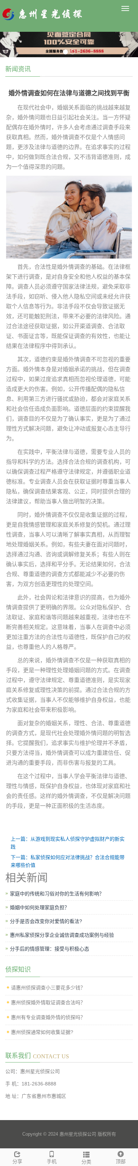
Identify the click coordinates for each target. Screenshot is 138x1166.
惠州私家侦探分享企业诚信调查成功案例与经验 (62, 935)
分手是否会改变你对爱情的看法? (46, 921)
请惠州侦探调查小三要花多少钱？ (48, 987)
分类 (86, 1162)
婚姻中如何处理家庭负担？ (39, 907)
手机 (52, 1161)
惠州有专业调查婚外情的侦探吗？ (48, 1017)
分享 (17, 1161)
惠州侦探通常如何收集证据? (42, 1032)
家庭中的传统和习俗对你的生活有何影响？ (57, 893)
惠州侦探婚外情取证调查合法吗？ (48, 1002)
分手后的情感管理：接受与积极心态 (49, 949)
